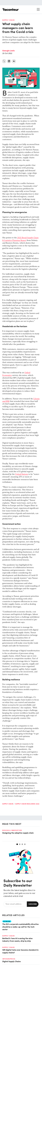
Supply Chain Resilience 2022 (27, 804)
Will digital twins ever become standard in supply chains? (20, 951)
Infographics (8, 959)
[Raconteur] (10, 9)
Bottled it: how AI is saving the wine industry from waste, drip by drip (17, 939)
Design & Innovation (12, 830)
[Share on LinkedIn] (9, 61)
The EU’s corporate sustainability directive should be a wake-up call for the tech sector (20, 927)
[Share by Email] (14, 61)
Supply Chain (8, 20)
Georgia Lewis (8, 50)
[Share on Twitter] (4, 61)
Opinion (6, 921)
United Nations (21, 474)
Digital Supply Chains (11, 961)
